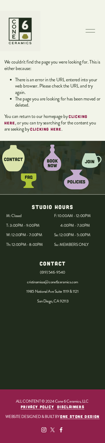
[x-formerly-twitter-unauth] (52, 429)
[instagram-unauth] (44, 429)
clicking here (45, 129)
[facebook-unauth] (61, 429)
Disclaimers (71, 406)
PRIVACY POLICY (37, 406)
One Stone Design (80, 416)
